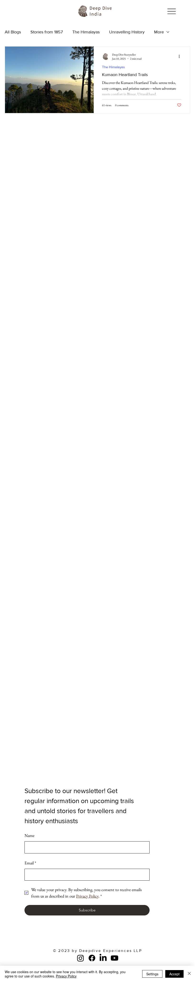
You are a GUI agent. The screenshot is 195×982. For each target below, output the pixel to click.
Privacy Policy (66, 976)
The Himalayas (86, 32)
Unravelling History (127, 32)
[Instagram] (80, 958)
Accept (174, 974)
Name (29, 835)
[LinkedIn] (103, 958)
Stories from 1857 (46, 32)
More (159, 32)
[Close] (189, 974)
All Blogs (13, 32)
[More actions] (181, 56)
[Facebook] (92, 958)
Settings (152, 974)
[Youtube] (114, 958)
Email (30, 863)
